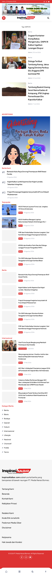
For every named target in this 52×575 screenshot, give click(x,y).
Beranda (5, 494)
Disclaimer (6, 527)
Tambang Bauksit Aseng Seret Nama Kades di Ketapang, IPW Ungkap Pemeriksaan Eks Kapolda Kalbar (39, 93)
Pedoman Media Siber (11, 523)
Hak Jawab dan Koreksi (12, 542)
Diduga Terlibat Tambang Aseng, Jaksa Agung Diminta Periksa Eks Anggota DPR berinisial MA (38, 67)
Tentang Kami (8, 489)
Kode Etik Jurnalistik (10, 518)
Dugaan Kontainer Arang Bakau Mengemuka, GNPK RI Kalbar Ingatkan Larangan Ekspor (38, 41)
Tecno (6, 452)
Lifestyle (7, 435)
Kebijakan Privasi (9, 503)
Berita (30, 32)
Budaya (7, 418)
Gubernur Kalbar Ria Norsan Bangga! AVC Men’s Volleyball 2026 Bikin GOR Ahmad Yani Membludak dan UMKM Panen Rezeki (33, 382)
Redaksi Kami (8, 513)
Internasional (22, 348)
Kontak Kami (7, 498)
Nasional (7, 439)
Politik (6, 448)
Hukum (7, 427)
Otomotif (7, 444)
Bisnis (20, 225)
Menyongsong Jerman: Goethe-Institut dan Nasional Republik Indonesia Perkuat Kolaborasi (33, 356)
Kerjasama (6, 537)
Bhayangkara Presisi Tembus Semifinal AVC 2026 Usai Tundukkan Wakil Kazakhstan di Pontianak (33, 395)
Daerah (7, 423)
